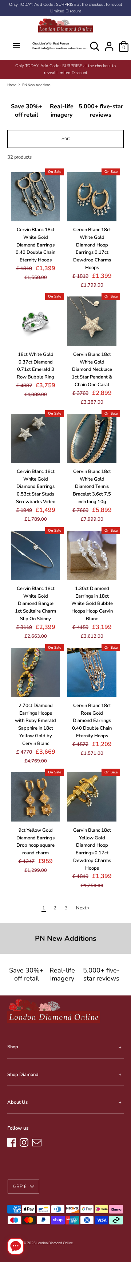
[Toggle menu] (16, 46)
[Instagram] (24, 1141)
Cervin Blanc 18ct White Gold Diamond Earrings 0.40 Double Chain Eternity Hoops (35, 244)
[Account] (109, 42)
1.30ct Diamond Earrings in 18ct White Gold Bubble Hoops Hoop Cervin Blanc (92, 603)
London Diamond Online (54, 1242)
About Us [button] (17, 1102)
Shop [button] (12, 1047)
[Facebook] (11, 1141)
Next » (82, 908)
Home (11, 84)
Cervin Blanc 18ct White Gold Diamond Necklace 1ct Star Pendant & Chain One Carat (92, 369)
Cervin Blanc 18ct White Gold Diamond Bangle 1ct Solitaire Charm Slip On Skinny (35, 603)
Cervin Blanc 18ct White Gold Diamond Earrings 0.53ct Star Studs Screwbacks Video (35, 486)
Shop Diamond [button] (23, 1074)
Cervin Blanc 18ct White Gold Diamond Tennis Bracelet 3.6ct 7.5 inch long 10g (92, 486)
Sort (65, 138)
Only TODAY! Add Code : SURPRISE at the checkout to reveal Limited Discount (65, 8)
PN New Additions (36, 84)
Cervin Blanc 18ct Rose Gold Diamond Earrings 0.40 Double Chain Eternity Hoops (92, 720)
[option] (65, 69)
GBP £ (20, 1186)
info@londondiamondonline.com (64, 48)
